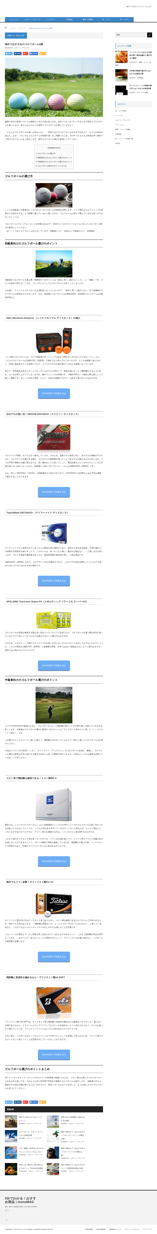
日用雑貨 (69, 19)
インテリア (51, 19)
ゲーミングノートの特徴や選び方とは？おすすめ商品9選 (140, 87)
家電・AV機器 (88, 19)
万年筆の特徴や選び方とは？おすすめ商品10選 (140, 72)
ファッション (14, 19)
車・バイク (106, 19)
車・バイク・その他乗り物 (124, 139)
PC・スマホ (124, 19)
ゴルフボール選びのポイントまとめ (51, 166)
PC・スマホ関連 (142, 92)
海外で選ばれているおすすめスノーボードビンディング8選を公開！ (73, 1135)
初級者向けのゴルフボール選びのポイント (54, 158)
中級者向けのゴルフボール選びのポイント (54, 162)
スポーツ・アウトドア (32, 19)
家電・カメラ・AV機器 (122, 129)
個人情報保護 (101, 1229)
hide (58, 148)
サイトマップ (147, 1229)
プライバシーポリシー (132, 1229)
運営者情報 (89, 1229)
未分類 (117, 143)
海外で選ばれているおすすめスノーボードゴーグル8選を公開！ (73, 1151)
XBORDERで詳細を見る (54, 393)
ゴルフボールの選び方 (46, 153)
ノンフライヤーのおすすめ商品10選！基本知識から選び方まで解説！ (140, 55)
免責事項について (115, 1229)
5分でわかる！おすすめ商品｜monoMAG (20, 1200)
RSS (6, 1219)
